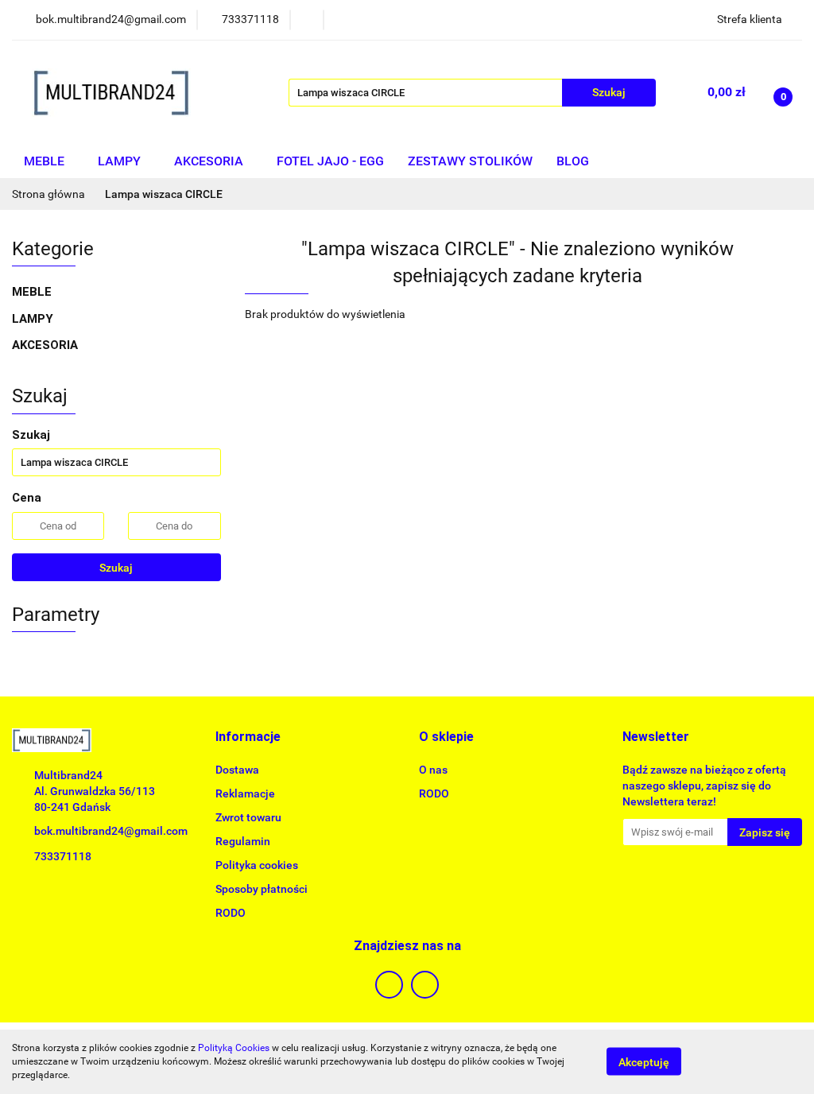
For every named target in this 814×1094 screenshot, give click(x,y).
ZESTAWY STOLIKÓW (470, 161)
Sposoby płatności (261, 889)
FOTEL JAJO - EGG (330, 161)
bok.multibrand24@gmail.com (111, 830)
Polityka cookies (256, 865)
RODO (230, 912)
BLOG (572, 161)
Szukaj (116, 567)
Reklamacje (245, 793)
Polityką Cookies (233, 1047)
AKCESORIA (210, 161)
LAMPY (121, 161)
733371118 (62, 856)
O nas (433, 769)
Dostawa (237, 769)
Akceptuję (643, 1062)
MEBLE (46, 161)
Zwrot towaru (248, 817)
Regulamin (242, 841)
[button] (248, 737)
